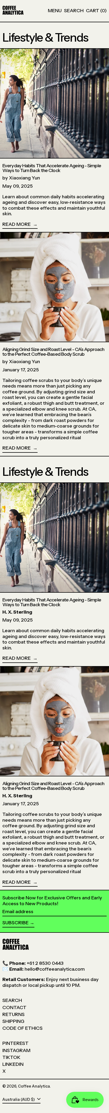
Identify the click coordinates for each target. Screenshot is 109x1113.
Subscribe (15, 923)
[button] (74, 11)
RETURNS (13, 1014)
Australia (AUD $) (19, 1099)
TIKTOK (11, 1057)
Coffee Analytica (34, 1086)
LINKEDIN (13, 1064)
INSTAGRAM (16, 1050)
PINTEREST (15, 1043)
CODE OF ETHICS (22, 1028)
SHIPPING (13, 1021)
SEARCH (12, 1000)
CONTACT (14, 1007)
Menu (55, 11)
